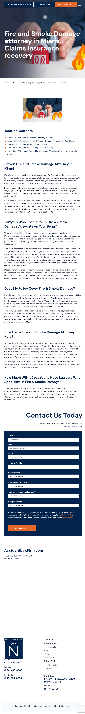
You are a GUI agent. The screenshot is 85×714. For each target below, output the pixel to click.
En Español (45, 4)
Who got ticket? (15, 501)
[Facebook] (49, 689)
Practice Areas (50, 643)
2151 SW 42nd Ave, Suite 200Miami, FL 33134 (18, 557)
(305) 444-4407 (65, 4)
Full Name (12, 436)
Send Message (21, 528)
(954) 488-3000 (13, 670)
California (15, 203)
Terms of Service (52, 665)
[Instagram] (57, 689)
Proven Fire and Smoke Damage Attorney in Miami (30, 137)
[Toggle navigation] (79, 5)
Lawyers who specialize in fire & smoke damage (37, 236)
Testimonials (50, 647)
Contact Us (49, 657)
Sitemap (48, 668)
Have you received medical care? (21, 492)
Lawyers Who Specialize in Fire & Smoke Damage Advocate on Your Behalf (41, 141)
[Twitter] (45, 689)
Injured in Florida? (15, 463)
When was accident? (16, 473)
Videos (47, 654)
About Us (48, 639)
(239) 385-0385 (13, 678)
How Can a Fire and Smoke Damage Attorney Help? (30, 147)
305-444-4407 (66, 515)
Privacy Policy (68, 517)
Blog (46, 650)
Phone (10, 453)
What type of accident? (18, 482)
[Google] (53, 689)
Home (7, 83)
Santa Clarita (41, 200)
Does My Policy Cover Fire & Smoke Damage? (27, 144)
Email (10, 444)
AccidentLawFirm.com (61, 298)
